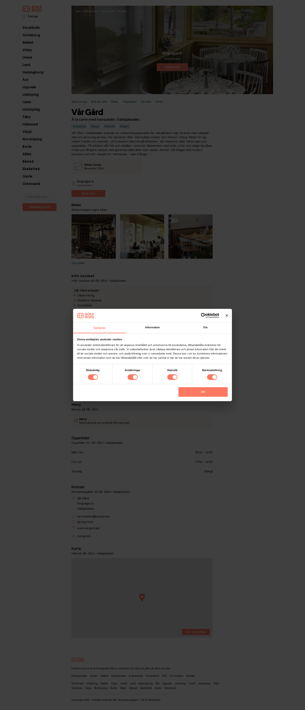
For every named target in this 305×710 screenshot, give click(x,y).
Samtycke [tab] (100, 327)
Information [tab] (152, 327)
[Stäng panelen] (227, 315)
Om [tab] (205, 327)
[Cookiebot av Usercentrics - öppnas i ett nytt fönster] (203, 315)
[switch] (133, 377)
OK (203, 391)
